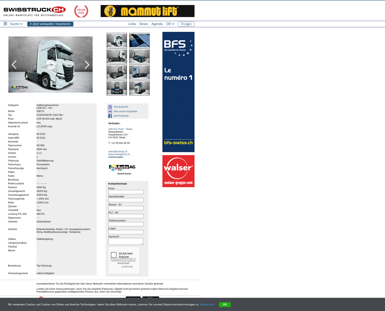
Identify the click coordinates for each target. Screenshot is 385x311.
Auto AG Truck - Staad (120, 129)
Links (132, 24)
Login (187, 24)
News (144, 24)
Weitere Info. (207, 304)
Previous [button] (13, 65)
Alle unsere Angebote (125, 111)
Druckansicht (121, 106)
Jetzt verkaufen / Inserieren (50, 24)
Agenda (157, 24)
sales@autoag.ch (117, 151)
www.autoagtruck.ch (119, 154)
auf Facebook (121, 115)
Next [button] (87, 65)
